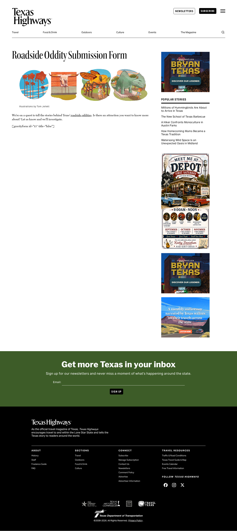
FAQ (33, 468)
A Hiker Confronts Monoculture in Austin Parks (182, 124)
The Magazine (188, 32)
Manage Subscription (128, 460)
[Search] (223, 32)
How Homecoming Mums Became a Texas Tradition (183, 132)
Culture (120, 32)
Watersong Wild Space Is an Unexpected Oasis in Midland (179, 141)
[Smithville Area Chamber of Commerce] (185, 248)
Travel (15, 32)
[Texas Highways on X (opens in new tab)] (182, 484)
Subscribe (208, 11)
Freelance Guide (39, 464)
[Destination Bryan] (185, 91)
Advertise (123, 476)
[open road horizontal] (185, 336)
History (35, 455)
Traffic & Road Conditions (174, 455)
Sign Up (116, 391)
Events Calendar (170, 464)
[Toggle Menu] (222, 11)
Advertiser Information (129, 481)
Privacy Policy (135, 520)
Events (152, 32)
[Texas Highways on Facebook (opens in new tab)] (165, 484)
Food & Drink (50, 32)
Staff (33, 460)
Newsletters (184, 11)
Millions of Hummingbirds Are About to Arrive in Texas (184, 109)
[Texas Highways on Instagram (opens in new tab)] (174, 484)
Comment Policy (126, 472)
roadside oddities (81, 115)
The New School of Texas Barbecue (183, 116)
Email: (57, 382)
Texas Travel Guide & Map (174, 460)
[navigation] (222, 11)
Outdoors (86, 32)
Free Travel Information (173, 468)
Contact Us (123, 464)
